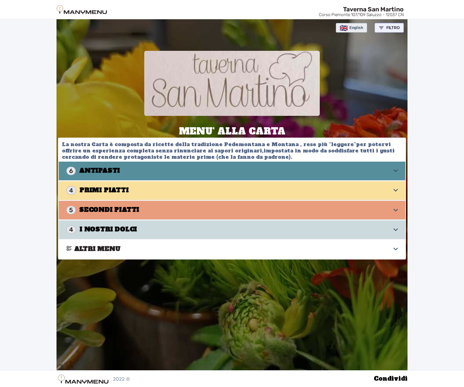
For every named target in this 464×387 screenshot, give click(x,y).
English (356, 28)
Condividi (390, 378)
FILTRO (393, 28)
